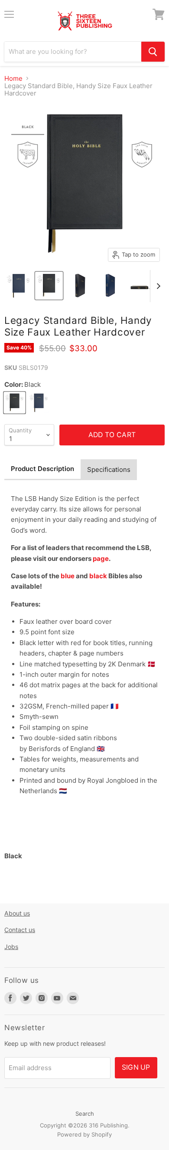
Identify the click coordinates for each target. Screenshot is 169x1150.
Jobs (11, 946)
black (98, 576)
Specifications (108, 469)
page (101, 558)
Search (84, 1113)
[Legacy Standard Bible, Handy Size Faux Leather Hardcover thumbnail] (18, 286)
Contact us (19, 929)
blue (68, 576)
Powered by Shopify (84, 1134)
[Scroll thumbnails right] (157, 286)
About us (17, 913)
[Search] (153, 52)
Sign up (136, 1067)
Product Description (42, 469)
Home (13, 78)
